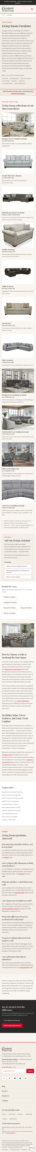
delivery (6, 857)
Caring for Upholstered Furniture (11, 811)
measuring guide (19, 893)
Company (18, 1100)
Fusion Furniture (26, 608)
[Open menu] (32, 9)
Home (3, 15)
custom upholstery (23, 701)
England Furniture (10, 602)
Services (18, 1091)
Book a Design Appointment (12, 1026)
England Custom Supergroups (10, 801)
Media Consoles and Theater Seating (12, 798)
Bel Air (4, 1114)
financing (21, 874)
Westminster (13, 1119)
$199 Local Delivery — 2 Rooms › (18, 2)
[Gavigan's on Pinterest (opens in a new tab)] (15, 1078)
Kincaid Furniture (10, 608)
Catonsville (12, 1114)
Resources (18, 1096)
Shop (18, 1086)
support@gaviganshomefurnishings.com (13, 1064)
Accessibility (24, 1149)
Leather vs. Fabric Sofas (9, 820)
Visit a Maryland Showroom (9, 814)
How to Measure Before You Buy (11, 807)
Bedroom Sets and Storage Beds (11, 795)
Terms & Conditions (15, 1149)
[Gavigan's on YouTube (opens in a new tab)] (20, 1078)
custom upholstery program (10, 909)
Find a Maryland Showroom (12, 1020)
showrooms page (11, 1133)
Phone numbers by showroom (11, 1124)
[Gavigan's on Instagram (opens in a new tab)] (9, 1078)
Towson (4, 1119)
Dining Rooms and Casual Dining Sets (12, 792)
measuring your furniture (12, 669)
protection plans (24, 967)
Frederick (20, 1114)
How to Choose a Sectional (9, 817)
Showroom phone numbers (10, 1059)
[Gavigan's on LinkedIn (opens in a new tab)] (25, 1078)
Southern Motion (10, 597)
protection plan (7, 755)
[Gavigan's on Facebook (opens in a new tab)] (4, 1078)
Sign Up (30, 1071)
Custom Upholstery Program (10, 804)
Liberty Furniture (10, 613)
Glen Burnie (29, 1114)
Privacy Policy (5, 1149)
